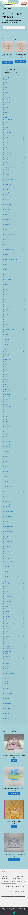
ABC (6, 79)
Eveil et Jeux (7, 376)
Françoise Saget (8, 396)
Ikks (6, 459)
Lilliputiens (7, 534)
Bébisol (6, 159)
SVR (6, 661)
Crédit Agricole (8, 279)
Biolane (6, 177)
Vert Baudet (7, 708)
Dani (6, 289)
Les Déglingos (8, 529)
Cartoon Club (8, 219)
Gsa (5, 431)
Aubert (6, 109)
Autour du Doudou (9, 119)
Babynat (7, 137)
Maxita (6, 553)
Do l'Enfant (7, 321)
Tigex (6, 691)
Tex (5, 676)
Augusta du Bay (8, 114)
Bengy (6, 162)
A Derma (7, 77)
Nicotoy (6, 598)
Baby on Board (8, 132)
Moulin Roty (7, 583)
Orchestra (7, 618)
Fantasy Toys (8, 381)
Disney (6, 314)
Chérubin (7, 239)
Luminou (7, 536)
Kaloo (6, 474)
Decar (6, 294)
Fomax (6, 391)
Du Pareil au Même (9, 351)
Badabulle (7, 142)
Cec (5, 232)
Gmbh (6, 424)
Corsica (6, 269)
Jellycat (6, 466)
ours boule (9, 484)
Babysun (7, 139)
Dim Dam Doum (8, 306)
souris (8, 489)
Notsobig (7, 603)
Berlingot (7, 169)
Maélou (6, 538)
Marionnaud (7, 546)
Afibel (6, 87)
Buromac (7, 194)
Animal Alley (7, 97)
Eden (6, 356)
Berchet (6, 164)
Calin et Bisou (8, 204)
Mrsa (6, 586)
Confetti (7, 262)
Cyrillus (6, 287)
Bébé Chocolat (8, 152)
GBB (6, 404)
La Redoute (7, 519)
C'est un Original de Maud (10, 197)
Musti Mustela (8, 588)
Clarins (6, 247)
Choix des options (7, 62)
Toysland (7, 698)
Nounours (7, 611)
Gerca (6, 409)
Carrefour (7, 214)
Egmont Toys (8, 359)
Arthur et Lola (8, 107)
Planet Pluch (8, 628)
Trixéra (6, 701)
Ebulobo (7, 354)
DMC (6, 319)
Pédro (6, 621)
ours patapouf (10, 486)
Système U (7, 663)
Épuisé (14, 760)
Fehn (6, 384)
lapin (8, 344)
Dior (6, 311)
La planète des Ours (9, 516)
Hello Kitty (7, 444)
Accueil (4, 8)
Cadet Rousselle (8, 202)
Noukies (6, 606)
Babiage (6, 124)
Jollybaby (7, 469)
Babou (6, 127)
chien (8, 339)
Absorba (7, 82)
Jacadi (6, 464)
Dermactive (7, 297)
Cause (6, 229)
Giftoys (6, 414)
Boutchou (7, 182)
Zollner (6, 721)
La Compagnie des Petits (10, 504)
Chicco (6, 242)
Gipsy (6, 419)
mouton (8, 573)
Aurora (6, 117)
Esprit (6, 371)
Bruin (6, 187)
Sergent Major (8, 651)
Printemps (7, 646)
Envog (6, 369)
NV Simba (7, 613)
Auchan (6, 112)
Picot (6, 626)
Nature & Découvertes (10, 596)
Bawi (6, 147)
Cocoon (6, 254)
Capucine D (7, 209)
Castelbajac (7, 224)
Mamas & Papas (8, 541)
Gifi (5, 411)
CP (5, 274)
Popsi (6, 641)
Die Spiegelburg (8, 302)
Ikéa (6, 456)
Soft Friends (7, 656)
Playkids (7, 631)
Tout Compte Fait (9, 696)
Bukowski (7, 189)
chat (8, 336)
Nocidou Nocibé (8, 601)
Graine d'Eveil (8, 429)
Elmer (6, 364)
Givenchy (7, 421)
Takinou (6, 668)
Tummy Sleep (8, 703)
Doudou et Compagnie (10, 329)
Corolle (6, 267)
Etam (6, 374)
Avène (6, 122)
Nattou (6, 593)
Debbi (6, 292)
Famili (6, 379)
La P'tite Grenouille (9, 511)
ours (7, 346)
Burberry (7, 192)
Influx (6, 461)
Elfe (6, 361)
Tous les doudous (8, 693)
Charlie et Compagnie (10, 234)
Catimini (7, 227)
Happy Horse (8, 441)
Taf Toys (7, 666)
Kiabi (6, 491)
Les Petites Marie (9, 531)
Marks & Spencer (8, 549)
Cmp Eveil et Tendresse (10, 249)
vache (8, 349)
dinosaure (9, 341)
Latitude (7, 524)
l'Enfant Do (7, 501)
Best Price (7, 172)
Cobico (6, 252)
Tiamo (6, 688)
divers (8, 449)
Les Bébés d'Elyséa (9, 526)
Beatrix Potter (8, 149)
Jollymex (7, 471)
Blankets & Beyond (9, 179)
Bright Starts (8, 184)
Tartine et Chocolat (9, 673)
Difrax (6, 304)
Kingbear (7, 496)
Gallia (6, 399)
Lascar (6, 521)
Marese (6, 544)
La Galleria (7, 506)
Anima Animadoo (8, 94)
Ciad (6, 244)
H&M (6, 436)
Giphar (6, 416)
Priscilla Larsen (8, 648)
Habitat (6, 439)
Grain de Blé (7, 426)
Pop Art (6, 638)
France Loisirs (8, 394)
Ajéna (6, 89)
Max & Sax (7, 551)
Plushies (7, 633)
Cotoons (7, 272)
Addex (6, 84)
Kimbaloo (7, 494)
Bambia (6, 144)
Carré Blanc (7, 212)
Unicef (6, 706)
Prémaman (7, 643)
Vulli (6, 716)
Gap (6, 401)
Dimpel (6, 309)
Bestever (7, 174)
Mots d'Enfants (8, 561)
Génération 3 (8, 406)
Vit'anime (7, 713)
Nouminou (7, 608)
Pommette (7, 636)
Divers (6, 316)
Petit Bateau (8, 623)
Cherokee (7, 237)
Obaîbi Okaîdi (8, 616)
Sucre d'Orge (7, 658)
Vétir (6, 711)
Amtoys (6, 92)
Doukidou (7, 334)
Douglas (6, 331)
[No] (26, 911)
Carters (6, 217)
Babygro (7, 134)
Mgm (6, 556)
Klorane (6, 499)
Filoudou (7, 386)
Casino (6, 222)
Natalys (6, 591)
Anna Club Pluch (8, 99)
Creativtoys (7, 277)
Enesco (6, 366)
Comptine (7, 257)
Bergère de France (9, 167)
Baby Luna (7, 129)
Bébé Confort (8, 154)
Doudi (6, 326)
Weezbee (7, 718)
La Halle (6, 509)
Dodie (6, 324)
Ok (14, 913)
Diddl (6, 299)
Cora (6, 264)
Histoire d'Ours (8, 446)
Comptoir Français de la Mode (11, 259)
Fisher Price (7, 389)
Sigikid (6, 653)
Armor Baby (7, 102)
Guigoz (6, 434)
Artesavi (6, 104)
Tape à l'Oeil (7, 671)
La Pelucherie (8, 514)
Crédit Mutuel (8, 282)
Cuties (6, 284)
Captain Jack (8, 207)
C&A (6, 199)
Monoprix (7, 558)
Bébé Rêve (7, 157)
